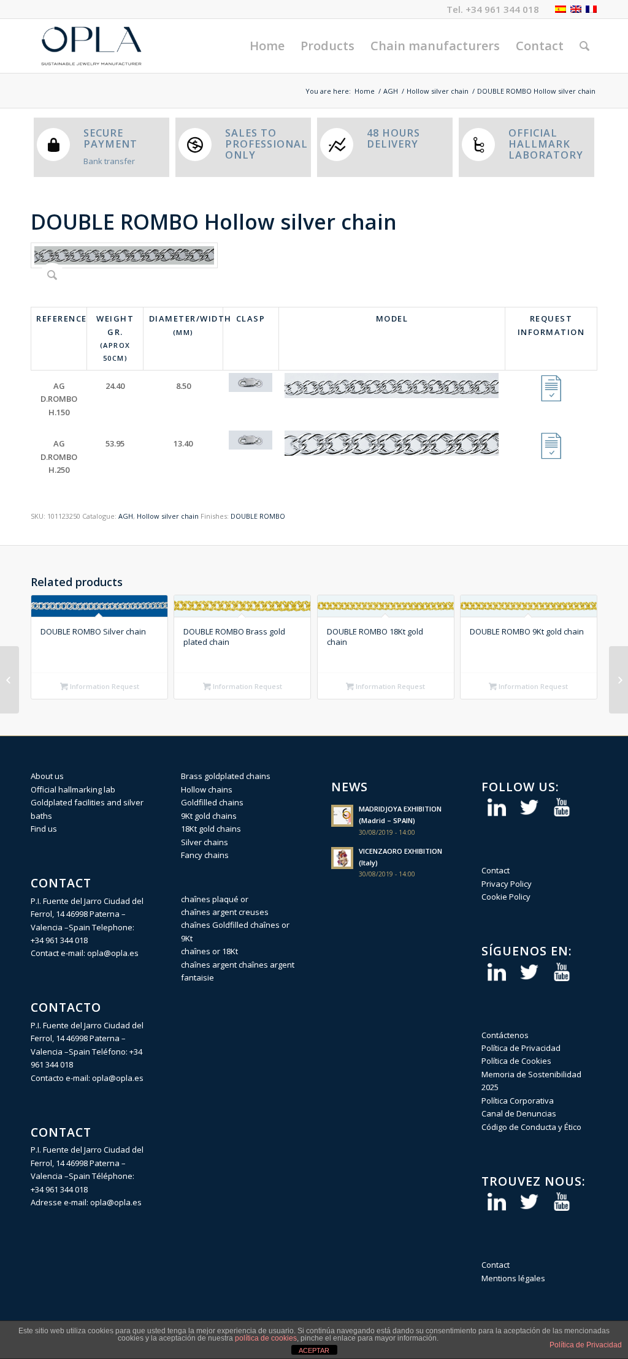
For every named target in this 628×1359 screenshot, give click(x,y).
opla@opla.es (113, 952)
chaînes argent (209, 964)
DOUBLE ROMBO (258, 516)
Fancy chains (205, 854)
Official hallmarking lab (73, 789)
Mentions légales (513, 1278)
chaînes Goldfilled (214, 924)
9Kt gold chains (209, 815)
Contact (495, 870)
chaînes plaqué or (214, 899)
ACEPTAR (314, 1350)
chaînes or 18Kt (209, 951)
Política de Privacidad (521, 1047)
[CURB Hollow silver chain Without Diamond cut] (9, 679)
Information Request (103, 686)
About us (47, 775)
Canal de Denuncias (518, 1113)
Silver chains (204, 842)
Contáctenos (505, 1035)
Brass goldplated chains (225, 775)
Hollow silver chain (438, 91)
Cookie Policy (505, 896)
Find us (44, 828)
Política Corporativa (517, 1100)
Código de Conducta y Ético (531, 1126)
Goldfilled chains (212, 802)
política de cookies (266, 1338)
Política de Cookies (516, 1060)
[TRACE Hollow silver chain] (618, 679)
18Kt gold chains (211, 828)
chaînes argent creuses (225, 911)
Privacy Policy (506, 883)
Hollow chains (206, 789)
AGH (390, 91)
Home (364, 91)
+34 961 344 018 (502, 9)
